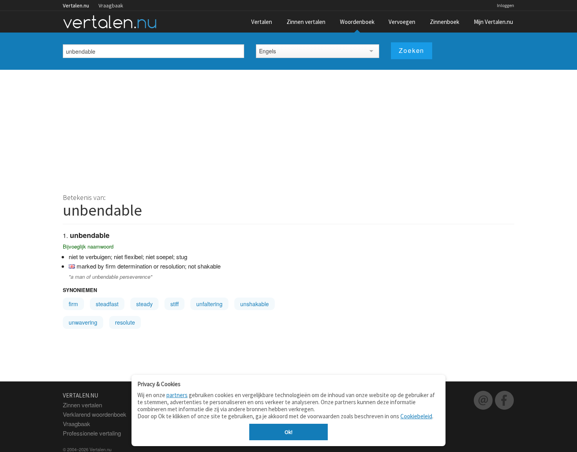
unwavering (83, 322)
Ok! (288, 432)
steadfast (107, 304)
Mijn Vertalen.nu (493, 21)
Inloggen (505, 5)
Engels (267, 51)
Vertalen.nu (76, 5)
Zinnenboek (444, 21)
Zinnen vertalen (306, 21)
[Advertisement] (288, 128)
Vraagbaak (111, 5)
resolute (125, 322)
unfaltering (209, 304)
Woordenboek (357, 21)
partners (177, 395)
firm (73, 304)
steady (144, 304)
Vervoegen (402, 21)
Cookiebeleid (416, 416)
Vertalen (261, 21)
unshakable (254, 304)
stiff (174, 304)
